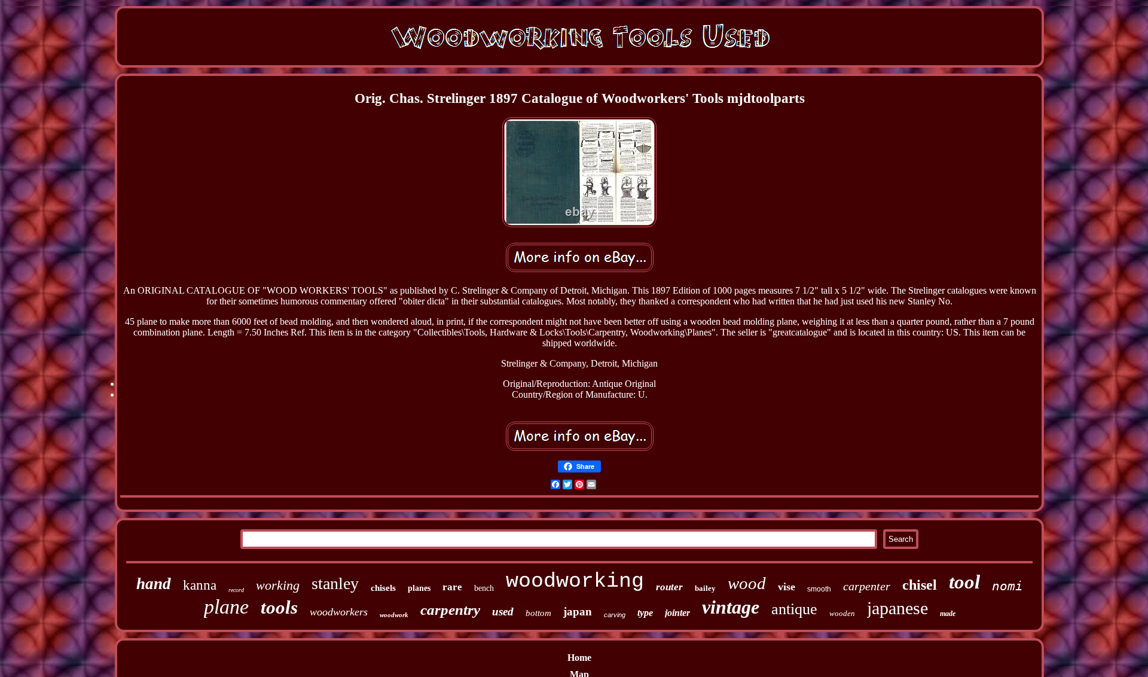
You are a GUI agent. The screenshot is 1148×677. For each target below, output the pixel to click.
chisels (383, 588)
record (236, 590)
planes (419, 588)
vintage (730, 607)
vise (786, 587)
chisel (919, 585)
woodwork (394, 614)
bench (484, 588)
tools (279, 607)
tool (964, 582)
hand (153, 584)
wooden (842, 613)
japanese (897, 608)
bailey (705, 588)
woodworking (575, 581)
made (947, 613)
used (503, 611)
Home (579, 657)
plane (226, 607)
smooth (819, 589)
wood (747, 583)
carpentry (450, 610)
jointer (677, 613)
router (669, 587)
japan (577, 611)
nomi (1007, 586)
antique (794, 609)
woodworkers (339, 612)
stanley (335, 583)
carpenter (866, 586)
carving (614, 614)
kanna (199, 585)
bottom (538, 613)
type (645, 613)
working (278, 585)
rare (452, 587)
